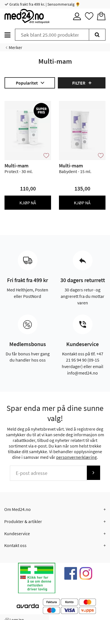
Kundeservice (17, 533)
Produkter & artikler (23, 521)
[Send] (93, 473)
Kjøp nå (27, 202)
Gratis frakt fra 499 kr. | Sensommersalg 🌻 (44, 4)
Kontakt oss (15, 545)
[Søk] (97, 35)
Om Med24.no (17, 509)
